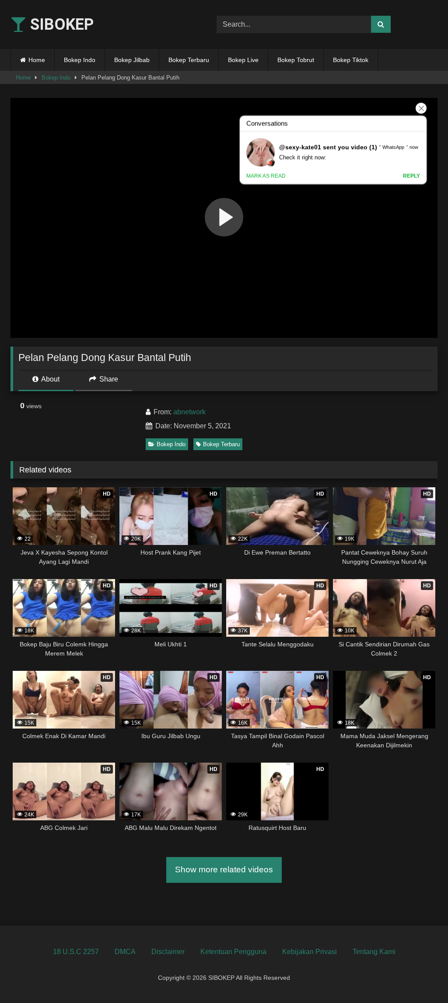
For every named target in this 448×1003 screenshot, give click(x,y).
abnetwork (189, 412)
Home (36, 59)
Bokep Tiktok (350, 59)
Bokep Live (243, 59)
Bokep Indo (79, 59)
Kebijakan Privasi (309, 951)
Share (108, 379)
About (50, 379)
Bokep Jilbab (132, 59)
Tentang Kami (374, 951)
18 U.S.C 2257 (76, 951)
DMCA (125, 951)
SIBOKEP (60, 24)
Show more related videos (224, 869)
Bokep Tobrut (295, 59)
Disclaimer (168, 951)
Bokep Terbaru (188, 59)
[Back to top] (420, 977)
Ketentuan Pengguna (233, 951)
